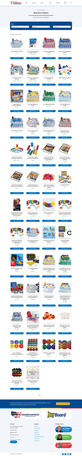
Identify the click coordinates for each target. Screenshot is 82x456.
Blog (50, 2)
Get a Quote (12, 437)
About (42, 2)
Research (36, 432)
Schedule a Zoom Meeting (15, 439)
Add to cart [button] (17, 58)
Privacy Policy (37, 428)
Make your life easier (63, 403)
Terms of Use (37, 434)
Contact (58, 2)
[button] (71, 3)
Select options (17, 84)
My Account (36, 440)
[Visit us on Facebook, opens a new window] (63, 454)
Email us (13, 441)
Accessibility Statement (39, 436)
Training (34, 2)
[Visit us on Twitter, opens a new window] (65, 454)
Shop (26, 2)
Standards (36, 430)
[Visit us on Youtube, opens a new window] (68, 454)
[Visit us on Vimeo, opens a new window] (70, 454)
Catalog (36, 426)
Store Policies (37, 438)
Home (38, 9)
